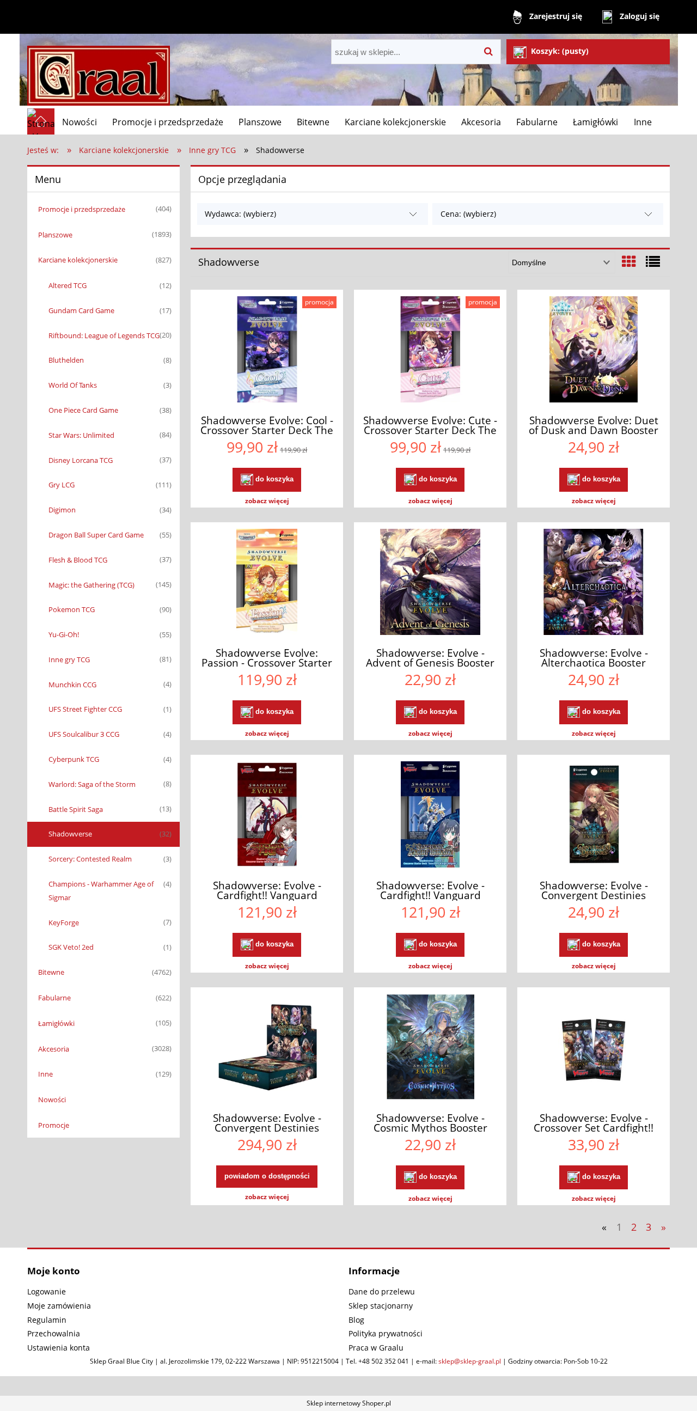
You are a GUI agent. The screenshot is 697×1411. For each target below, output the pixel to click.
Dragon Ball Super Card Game (96, 535)
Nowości (52, 1099)
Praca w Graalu (375, 1347)
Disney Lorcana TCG (80, 460)
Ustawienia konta (58, 1347)
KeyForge (63, 922)
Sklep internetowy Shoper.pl (349, 1403)
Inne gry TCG (69, 659)
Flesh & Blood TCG (77, 560)
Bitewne (51, 972)
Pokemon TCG (71, 609)
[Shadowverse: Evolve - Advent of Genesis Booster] (430, 583)
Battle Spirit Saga (75, 809)
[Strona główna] (98, 71)
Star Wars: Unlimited (81, 435)
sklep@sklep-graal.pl (469, 1361)
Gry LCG (61, 485)
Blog (356, 1320)
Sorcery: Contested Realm (90, 859)
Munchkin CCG (72, 684)
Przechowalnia (53, 1333)
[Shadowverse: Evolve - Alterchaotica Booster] (593, 583)
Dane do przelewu (381, 1291)
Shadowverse (70, 834)
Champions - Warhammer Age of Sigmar (101, 890)
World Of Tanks (72, 385)
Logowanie (46, 1291)
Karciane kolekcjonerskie (78, 260)
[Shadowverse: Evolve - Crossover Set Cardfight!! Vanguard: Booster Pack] (593, 1048)
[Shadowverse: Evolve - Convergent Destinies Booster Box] (267, 1048)
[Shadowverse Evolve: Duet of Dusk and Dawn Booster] (593, 350)
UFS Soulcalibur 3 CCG (83, 734)
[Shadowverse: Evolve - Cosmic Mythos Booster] (430, 1048)
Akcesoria (53, 1049)
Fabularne (54, 998)
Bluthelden (66, 360)
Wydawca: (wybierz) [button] (240, 214)
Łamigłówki (56, 1023)
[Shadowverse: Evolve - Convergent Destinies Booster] (593, 815)
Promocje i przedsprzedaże (81, 209)
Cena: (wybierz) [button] (468, 214)
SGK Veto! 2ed (71, 947)
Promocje (53, 1125)
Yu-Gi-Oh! (63, 634)
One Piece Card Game (83, 410)
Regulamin (46, 1320)
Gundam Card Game (81, 310)
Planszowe (55, 235)
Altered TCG (67, 285)
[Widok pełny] (653, 261)
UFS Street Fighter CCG (85, 709)
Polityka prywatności (385, 1333)
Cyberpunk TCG (73, 759)
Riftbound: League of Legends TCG (104, 335)
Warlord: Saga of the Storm (92, 784)
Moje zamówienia (59, 1305)
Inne (45, 1074)
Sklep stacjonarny (380, 1305)
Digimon (62, 510)
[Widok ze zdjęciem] (629, 261)
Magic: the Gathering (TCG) (91, 585)
